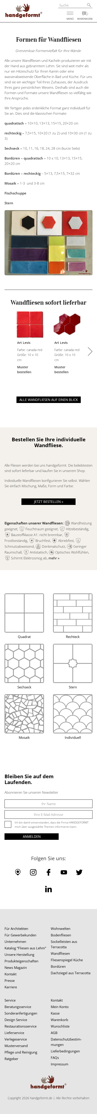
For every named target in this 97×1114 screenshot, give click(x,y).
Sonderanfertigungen (21, 1013)
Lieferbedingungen (65, 1051)
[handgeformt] (24, 11)
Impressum (59, 1064)
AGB (54, 1032)
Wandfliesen (60, 953)
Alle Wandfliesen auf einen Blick (48, 399)
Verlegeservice (16, 1039)
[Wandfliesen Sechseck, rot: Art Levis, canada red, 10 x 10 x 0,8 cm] (67, 325)
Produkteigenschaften (21, 961)
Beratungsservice (18, 1006)
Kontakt (10, 974)
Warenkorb (59, 1019)
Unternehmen (15, 941)
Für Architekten (16, 928)
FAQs (55, 1057)
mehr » (53, 558)
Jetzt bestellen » (48, 501)
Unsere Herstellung (19, 954)
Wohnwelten (60, 928)
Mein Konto (60, 1006)
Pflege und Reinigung (21, 1052)
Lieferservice (14, 1032)
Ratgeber (11, 1058)
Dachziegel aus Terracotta (70, 973)
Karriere (11, 987)
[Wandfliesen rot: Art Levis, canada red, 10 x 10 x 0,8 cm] (30, 325)
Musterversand (16, 1045)
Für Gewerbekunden (20, 935)
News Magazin (16, 967)
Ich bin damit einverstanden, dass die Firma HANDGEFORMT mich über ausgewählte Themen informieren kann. (51, 825)
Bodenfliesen (61, 935)
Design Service (16, 1019)
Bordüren (58, 966)
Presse (10, 980)
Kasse (55, 1013)
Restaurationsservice (21, 1026)
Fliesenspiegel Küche (67, 960)
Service (10, 1000)
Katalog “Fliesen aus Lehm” (25, 948)
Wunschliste (60, 1026)
